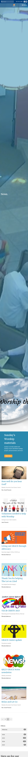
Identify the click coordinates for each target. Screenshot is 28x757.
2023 (13, 745)
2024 (13, 741)
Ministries (13, 729)
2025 (13, 738)
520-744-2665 (19, 1)
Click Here (8, 456)
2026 (13, 734)
